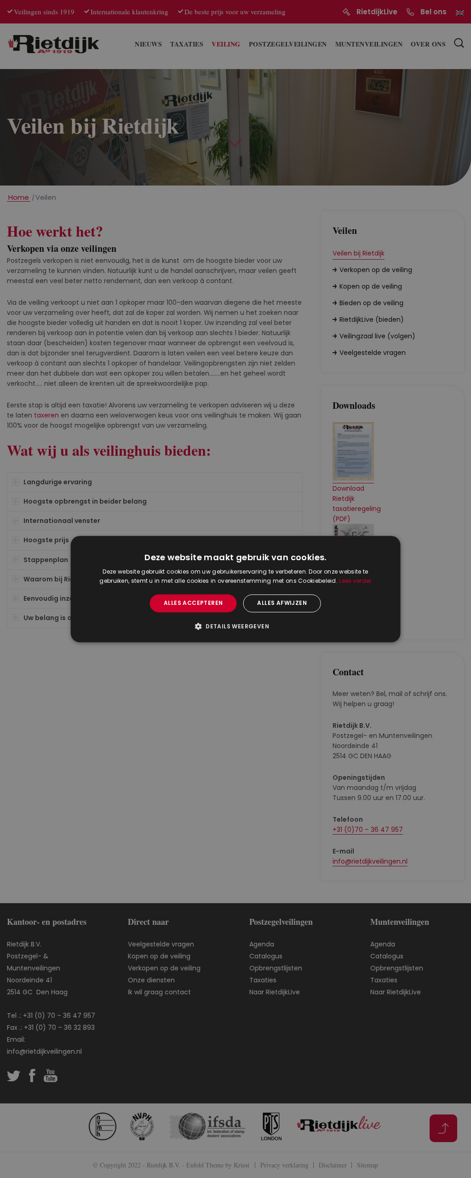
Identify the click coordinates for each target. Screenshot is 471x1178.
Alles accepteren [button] (193, 603)
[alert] (235, 589)
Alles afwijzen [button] (282, 603)
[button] (235, 626)
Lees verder (355, 581)
